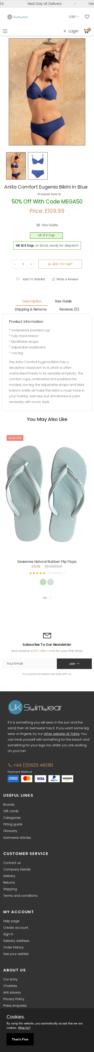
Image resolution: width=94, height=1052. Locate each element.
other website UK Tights (62, 734)
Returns (9, 882)
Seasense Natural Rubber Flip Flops (47, 561)
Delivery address (16, 941)
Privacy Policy (13, 999)
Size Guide (50, 225)
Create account (15, 927)
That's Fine (20, 1039)
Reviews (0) (69, 309)
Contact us (12, 863)
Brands (8, 804)
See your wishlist (16, 954)
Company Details (17, 869)
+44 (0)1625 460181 (32, 765)
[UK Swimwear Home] (17, 17)
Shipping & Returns (30, 309)
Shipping (10, 889)
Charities (10, 986)
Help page (11, 921)
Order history (13, 947)
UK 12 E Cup (46, 235)
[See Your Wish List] (88, 16)
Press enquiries (15, 1005)
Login (73, 31)
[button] (45, 598)
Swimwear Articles (17, 837)
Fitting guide (12, 824)
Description (32, 301)
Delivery (9, 876)
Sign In (8, 934)
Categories (12, 817)
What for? (24, 1027)
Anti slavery (12, 992)
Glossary (10, 831)
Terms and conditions (20, 895)
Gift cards (11, 811)
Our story (10, 979)
